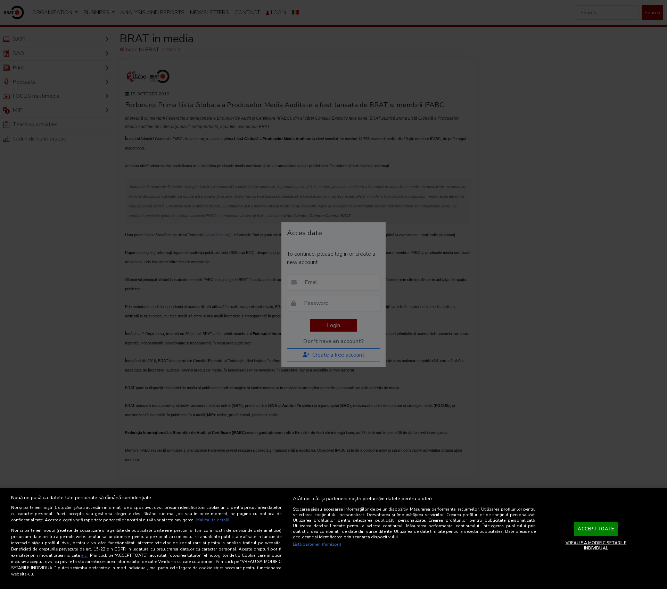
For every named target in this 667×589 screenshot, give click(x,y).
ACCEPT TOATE (596, 529)
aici (84, 555)
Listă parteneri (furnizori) (317, 544)
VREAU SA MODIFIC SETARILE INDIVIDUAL (596, 545)
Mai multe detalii (212, 520)
